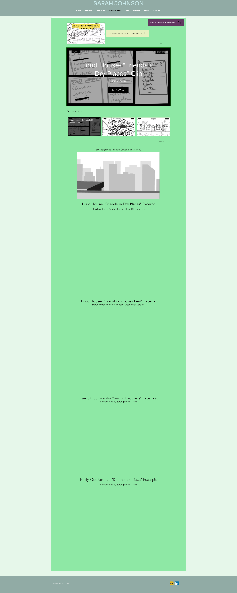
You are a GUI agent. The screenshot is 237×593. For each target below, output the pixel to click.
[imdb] (171, 583)
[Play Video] (84, 127)
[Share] (161, 43)
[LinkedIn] (177, 583)
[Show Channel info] (168, 43)
